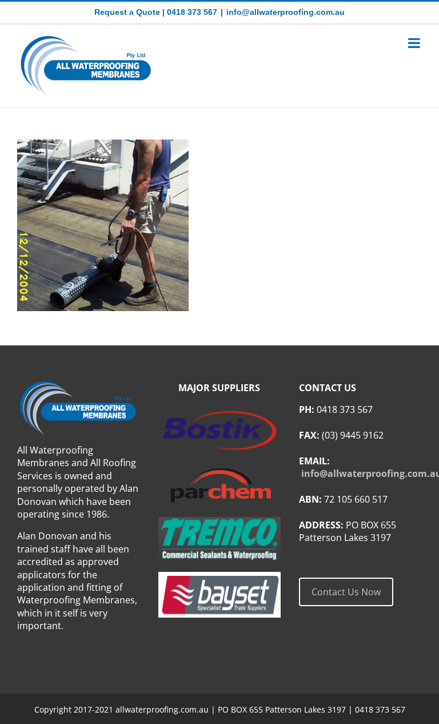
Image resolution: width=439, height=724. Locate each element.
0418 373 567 (192, 12)
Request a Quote (127, 12)
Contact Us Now (346, 592)
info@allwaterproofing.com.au (285, 12)
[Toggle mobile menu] (415, 43)
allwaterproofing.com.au (162, 709)
